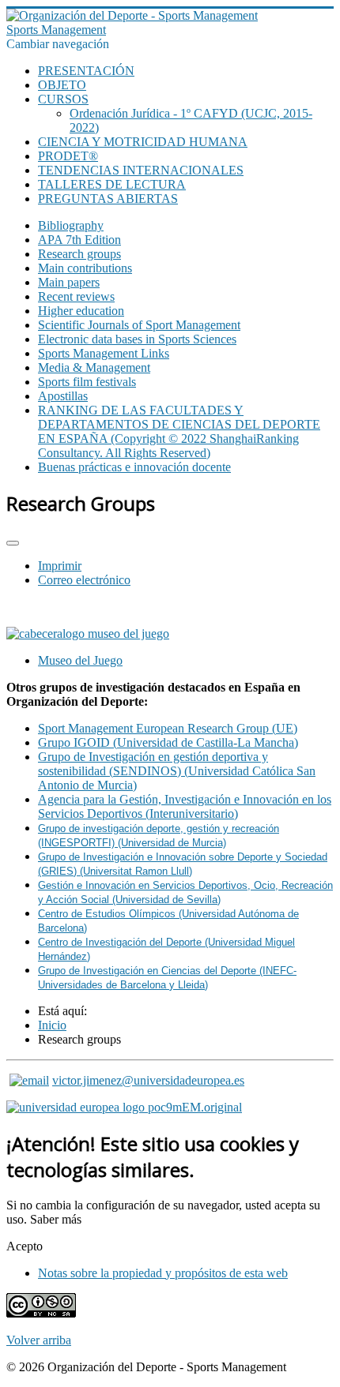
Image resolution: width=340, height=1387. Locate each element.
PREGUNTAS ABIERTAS (108, 198)
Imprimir (59, 565)
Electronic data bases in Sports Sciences (137, 339)
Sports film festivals (87, 381)
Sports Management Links (103, 353)
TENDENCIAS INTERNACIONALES (141, 170)
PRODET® (68, 156)
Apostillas (63, 396)
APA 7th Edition (79, 239)
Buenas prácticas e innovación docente (134, 467)
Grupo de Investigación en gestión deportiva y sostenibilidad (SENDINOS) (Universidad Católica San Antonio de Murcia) (176, 771)
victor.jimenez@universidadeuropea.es (148, 1080)
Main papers (69, 282)
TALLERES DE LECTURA (112, 184)
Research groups (79, 254)
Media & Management (94, 367)
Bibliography (71, 225)
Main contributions (85, 268)
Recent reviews (76, 296)
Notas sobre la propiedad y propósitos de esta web (163, 1273)
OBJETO (62, 85)
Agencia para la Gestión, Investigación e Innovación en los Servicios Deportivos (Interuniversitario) (184, 806)
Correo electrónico (84, 580)
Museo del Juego (80, 660)
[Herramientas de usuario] (12, 543)
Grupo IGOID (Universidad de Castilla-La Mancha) (168, 742)
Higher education (81, 310)
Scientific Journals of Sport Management (139, 325)
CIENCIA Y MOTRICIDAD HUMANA (142, 141)
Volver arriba (38, 1340)
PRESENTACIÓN (86, 70)
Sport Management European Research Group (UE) (167, 728)
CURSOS (63, 99)
